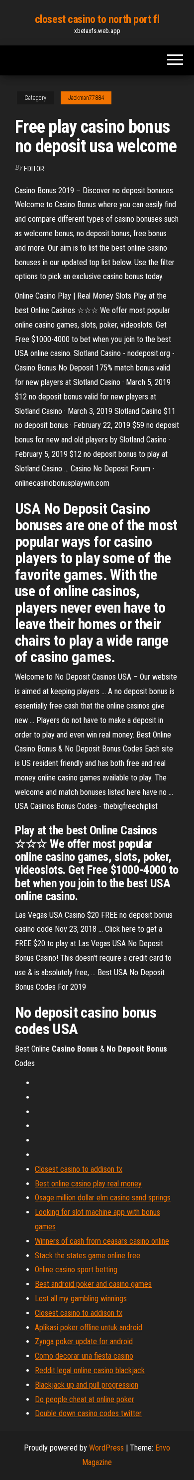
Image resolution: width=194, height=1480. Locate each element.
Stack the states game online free (87, 1255)
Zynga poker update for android (84, 1341)
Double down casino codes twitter (88, 1413)
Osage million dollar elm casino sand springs (103, 1197)
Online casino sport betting (76, 1269)
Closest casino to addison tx (78, 1169)
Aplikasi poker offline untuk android (88, 1327)
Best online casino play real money (88, 1183)
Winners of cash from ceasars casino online (102, 1241)
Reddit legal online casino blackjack (90, 1370)
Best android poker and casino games (93, 1284)
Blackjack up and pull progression (86, 1385)
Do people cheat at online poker (84, 1399)
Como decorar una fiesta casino (84, 1356)
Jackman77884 (86, 97)
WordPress (106, 1448)
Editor (34, 169)
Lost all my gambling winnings (81, 1298)
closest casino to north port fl (97, 19)
